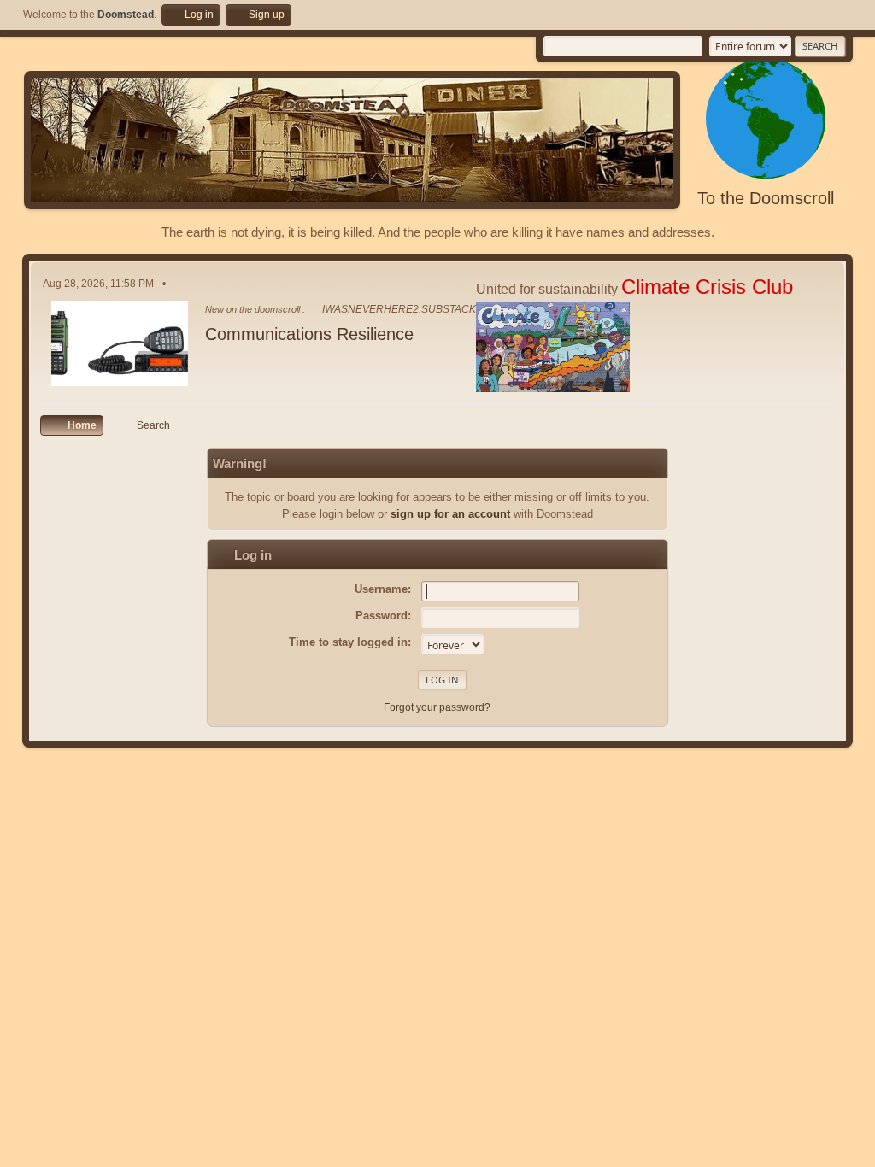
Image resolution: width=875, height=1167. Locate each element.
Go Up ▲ (833, 1150)
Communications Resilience (309, 334)
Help (717, 1150)
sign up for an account (450, 513)
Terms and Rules (770, 1150)
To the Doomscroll (765, 198)
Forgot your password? (437, 707)
